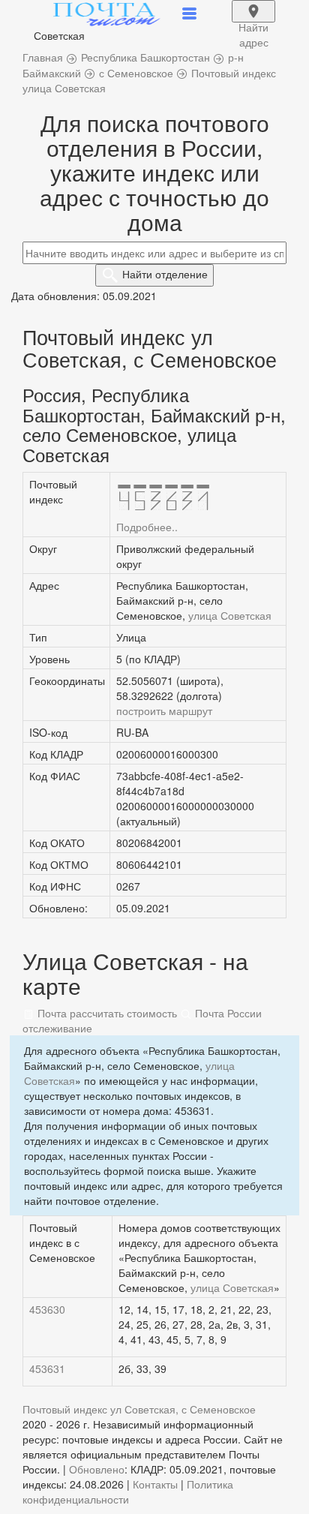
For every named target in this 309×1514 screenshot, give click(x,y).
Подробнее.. (147, 526)
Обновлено (96, 1468)
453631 (47, 1368)
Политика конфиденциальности (127, 1491)
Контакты (155, 1483)
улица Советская (230, 615)
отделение (165, 273)
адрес (253, 21)
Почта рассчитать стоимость (105, 1012)
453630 (47, 1309)
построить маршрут (164, 710)
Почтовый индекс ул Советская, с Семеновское (139, 1408)
